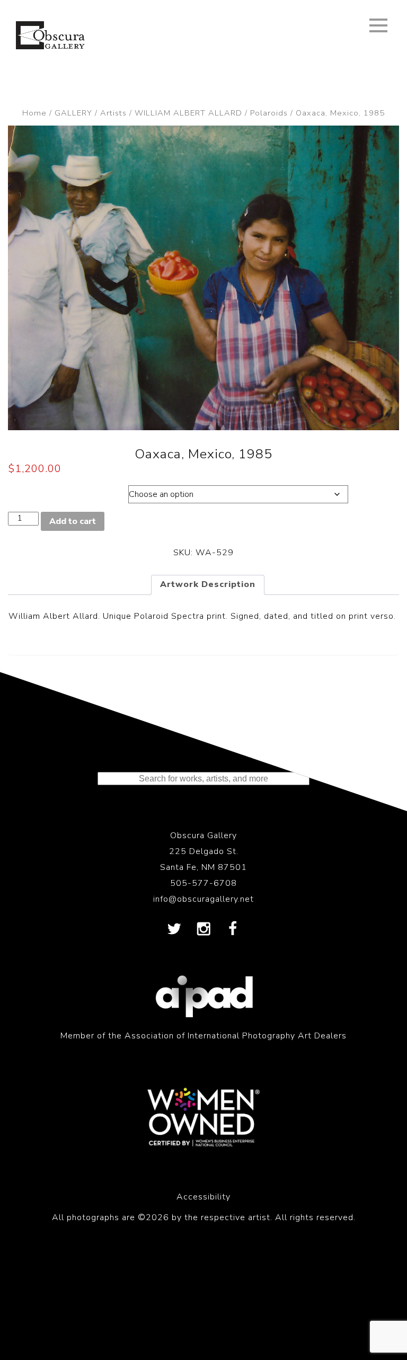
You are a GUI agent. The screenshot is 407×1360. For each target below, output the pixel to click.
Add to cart (72, 521)
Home (34, 113)
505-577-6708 (203, 883)
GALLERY (73, 113)
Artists (113, 113)
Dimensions (57, 491)
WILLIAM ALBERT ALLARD (188, 113)
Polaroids (269, 113)
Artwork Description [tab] (207, 584)
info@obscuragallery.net (203, 899)
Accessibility (203, 1197)
